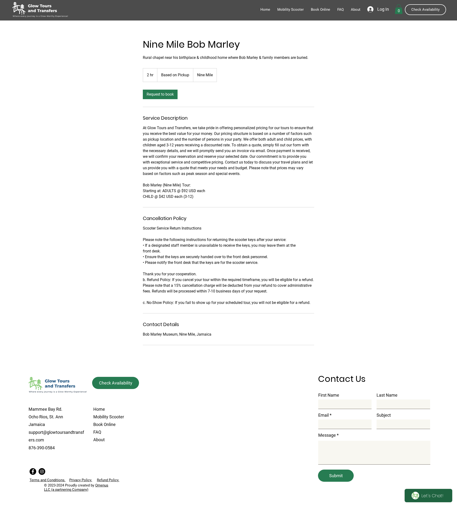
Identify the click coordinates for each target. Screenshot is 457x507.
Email (323, 415)
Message (327, 435)
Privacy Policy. (80, 480)
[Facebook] (33, 471)
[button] (399, 9)
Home (99, 409)
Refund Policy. (108, 480)
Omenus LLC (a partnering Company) (76, 487)
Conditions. (47, 480)
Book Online (104, 424)
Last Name (387, 395)
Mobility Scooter (108, 416)
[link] (160, 94)
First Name (328, 395)
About (99, 439)
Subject (384, 415)
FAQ (97, 432)
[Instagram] (42, 471)
